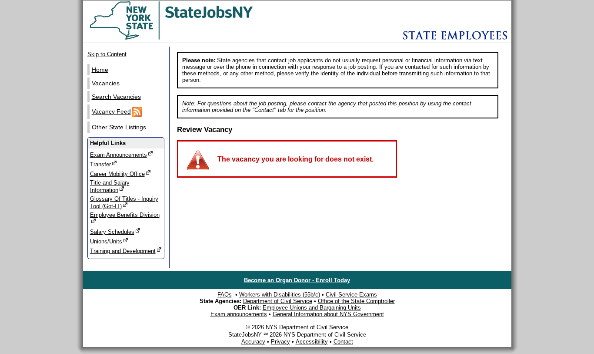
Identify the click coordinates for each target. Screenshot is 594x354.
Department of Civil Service (277, 301)
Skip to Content (107, 54)
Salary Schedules (112, 232)
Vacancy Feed (111, 111)
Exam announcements (238, 314)
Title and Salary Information (110, 186)
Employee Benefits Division (125, 215)
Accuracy (253, 341)
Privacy (280, 341)
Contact (343, 341)
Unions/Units (106, 241)
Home (100, 69)
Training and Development (123, 251)
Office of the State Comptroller (356, 301)
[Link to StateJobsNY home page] (194, 38)
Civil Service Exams (351, 294)
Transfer (100, 164)
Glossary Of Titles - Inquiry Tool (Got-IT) (124, 202)
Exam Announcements (118, 155)
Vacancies (106, 83)
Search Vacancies (116, 96)
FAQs (224, 294)
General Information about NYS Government (328, 314)
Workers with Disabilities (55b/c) (279, 294)
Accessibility (312, 341)
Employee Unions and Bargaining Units (312, 307)
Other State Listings (119, 127)
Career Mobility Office (117, 174)
